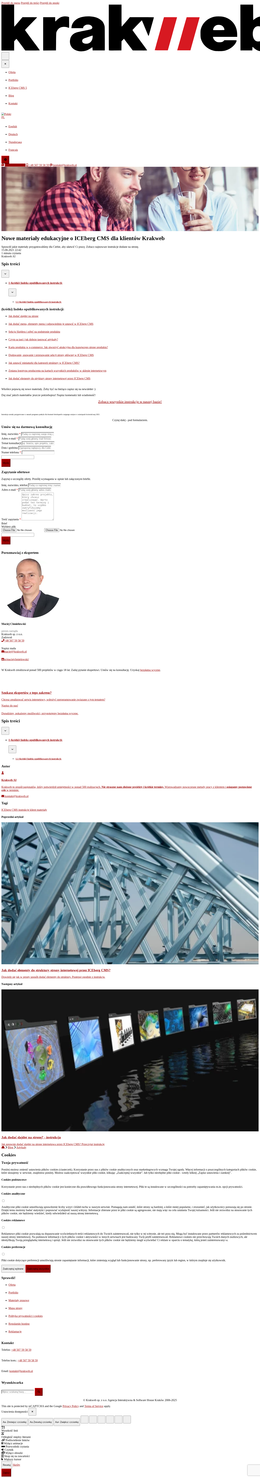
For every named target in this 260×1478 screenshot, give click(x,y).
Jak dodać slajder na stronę (23, 316)
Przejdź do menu (10, 2)
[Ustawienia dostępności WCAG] (5, 160)
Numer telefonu (11, 452)
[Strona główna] (3, 1147)
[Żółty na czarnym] (84, 1419)
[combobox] (17, 1392)
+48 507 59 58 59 (14, 640)
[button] (130, 116)
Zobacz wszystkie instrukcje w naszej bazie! (130, 402)
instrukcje (24, 809)
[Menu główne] (5, 56)
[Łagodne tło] (127, 1419)
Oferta (12, 1284)
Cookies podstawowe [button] (14, 1179)
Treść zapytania (11, 519)
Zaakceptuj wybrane (13, 1268)
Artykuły (21, 1147)
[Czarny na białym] (110, 1419)
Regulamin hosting (19, 1323)
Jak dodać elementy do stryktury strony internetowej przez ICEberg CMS (49, 378)
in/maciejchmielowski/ (16, 659)
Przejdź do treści (30, 2)
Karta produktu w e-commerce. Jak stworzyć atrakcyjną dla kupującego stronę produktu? (58, 347)
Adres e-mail (9, 438)
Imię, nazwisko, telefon (14, 485)
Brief (4, 523)
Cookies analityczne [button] (13, 1193)
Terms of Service (93, 1406)
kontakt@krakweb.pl (16, 796)
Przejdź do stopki (49, 2)
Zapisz (6, 1472)
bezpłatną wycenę (150, 669)
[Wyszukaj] (39, 1392)
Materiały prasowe (18, 1300)
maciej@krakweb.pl (15, 651)
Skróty (16, 1464)
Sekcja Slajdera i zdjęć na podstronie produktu (34, 331)
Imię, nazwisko (11, 433)
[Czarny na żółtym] (118, 1419)
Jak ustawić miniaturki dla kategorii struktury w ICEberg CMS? (44, 362)
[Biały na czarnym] (93, 1419)
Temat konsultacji (11, 443)
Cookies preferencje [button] (13, 1247)
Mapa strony (15, 1308)
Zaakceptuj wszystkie (38, 1268)
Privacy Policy (71, 1406)
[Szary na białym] (101, 1419)
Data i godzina (9, 447)
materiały (42, 809)
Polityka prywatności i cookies (25, 1315)
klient (33, 809)
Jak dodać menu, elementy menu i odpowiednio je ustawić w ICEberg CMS (50, 323)
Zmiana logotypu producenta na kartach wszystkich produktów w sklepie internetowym (57, 370)
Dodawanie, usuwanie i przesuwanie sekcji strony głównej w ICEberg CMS (51, 355)
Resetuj (7, 1465)
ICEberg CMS (9, 809)
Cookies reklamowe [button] (13, 1220)
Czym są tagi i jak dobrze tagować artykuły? (33, 339)
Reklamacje (15, 1331)
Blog (11, 1147)
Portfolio (13, 1292)
